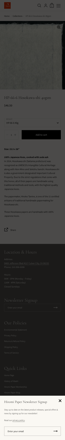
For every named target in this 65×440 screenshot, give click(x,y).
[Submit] (56, 431)
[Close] (60, 401)
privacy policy (18, 420)
